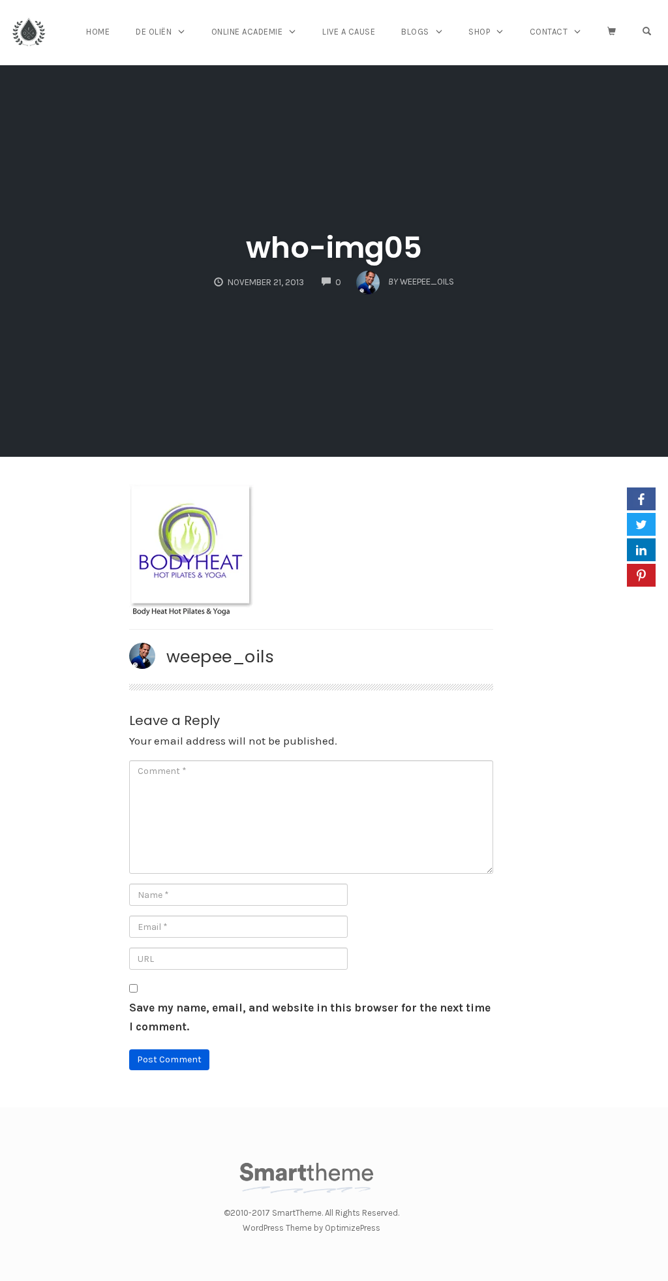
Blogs (415, 32)
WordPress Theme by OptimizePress (311, 1228)
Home (98, 32)
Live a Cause (348, 32)
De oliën (154, 32)
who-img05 (334, 247)
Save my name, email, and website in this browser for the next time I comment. (310, 1017)
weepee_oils (220, 656)
